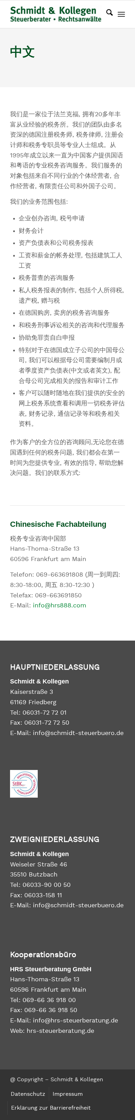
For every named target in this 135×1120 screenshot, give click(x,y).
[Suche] (106, 14)
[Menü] (121, 14)
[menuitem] (106, 14)
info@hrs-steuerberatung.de (75, 1021)
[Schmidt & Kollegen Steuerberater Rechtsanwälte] (56, 14)
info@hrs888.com (59, 606)
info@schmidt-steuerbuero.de (78, 733)
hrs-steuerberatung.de (60, 1031)
